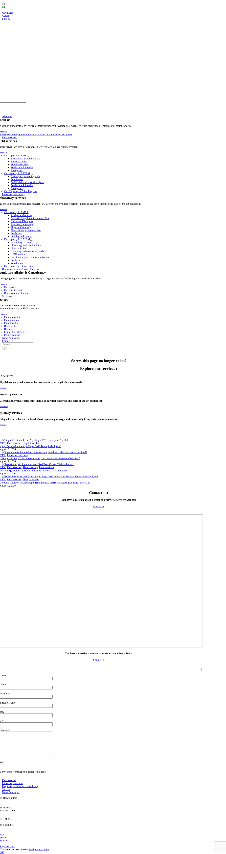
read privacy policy (39, 849)
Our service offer (36, 134)
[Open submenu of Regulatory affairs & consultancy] (38, 269)
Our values (50, 134)
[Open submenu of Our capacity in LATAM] (31, 174)
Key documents (64, 134)
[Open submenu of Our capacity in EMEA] (29, 156)
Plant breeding (30, 467)
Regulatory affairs (32, 443)
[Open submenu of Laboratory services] (24, 195)
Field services (14, 443)
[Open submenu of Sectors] (11, 296)
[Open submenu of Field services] (17, 138)
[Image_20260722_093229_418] (50, 476)
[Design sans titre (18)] (44, 452)
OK (2, 852)
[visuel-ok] (35, 440)
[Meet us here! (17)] (38, 464)
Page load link (7, 846)
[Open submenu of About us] (13, 117)
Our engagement (18, 134)
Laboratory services (17, 455)
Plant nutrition (46, 467)
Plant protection (31, 479)
